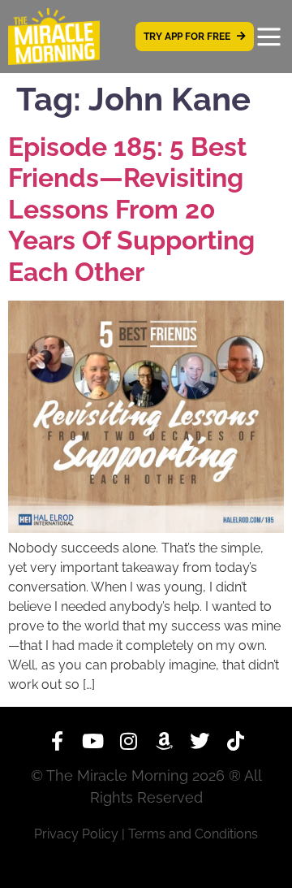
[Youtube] (92, 741)
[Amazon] (164, 741)
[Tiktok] (235, 741)
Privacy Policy (76, 834)
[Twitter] (199, 741)
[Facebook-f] (57, 741)
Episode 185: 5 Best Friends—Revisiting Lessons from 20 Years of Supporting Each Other (131, 209)
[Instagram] (128, 741)
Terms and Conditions (193, 834)
